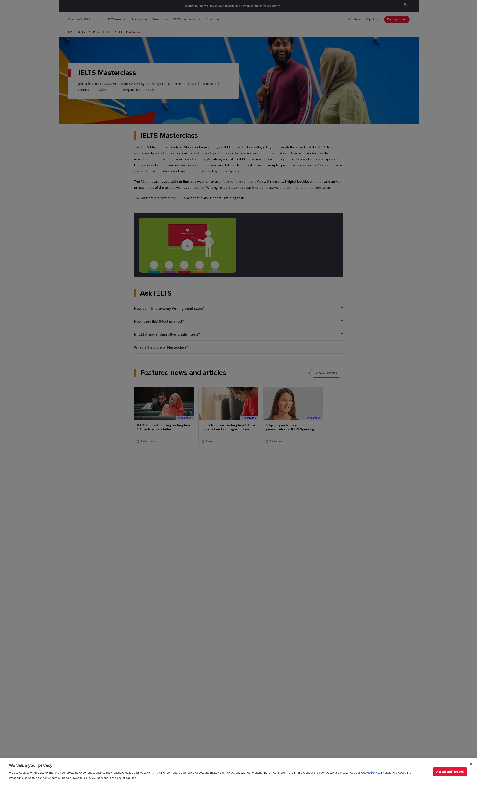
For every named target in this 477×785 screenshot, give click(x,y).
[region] (238, 771)
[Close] (471, 764)
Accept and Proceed (450, 772)
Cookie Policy (370, 773)
